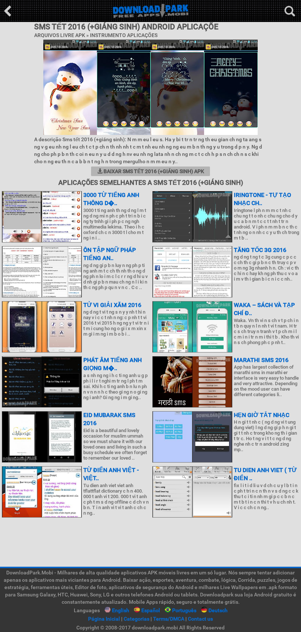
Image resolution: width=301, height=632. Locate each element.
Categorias (136, 619)
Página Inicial (104, 619)
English (120, 610)
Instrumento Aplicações (123, 35)
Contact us (200, 619)
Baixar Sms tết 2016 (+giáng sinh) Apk (153, 171)
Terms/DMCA (168, 619)
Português (184, 610)
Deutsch (218, 610)
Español (150, 610)
